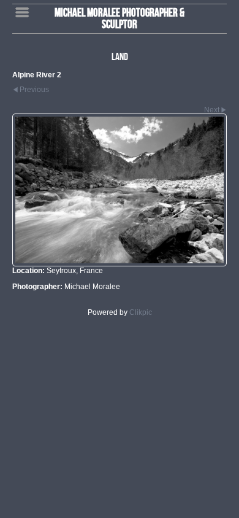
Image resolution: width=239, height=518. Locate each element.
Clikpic (140, 312)
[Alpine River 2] (119, 190)
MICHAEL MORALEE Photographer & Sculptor (119, 18)
